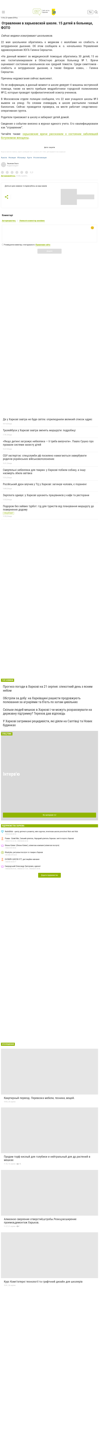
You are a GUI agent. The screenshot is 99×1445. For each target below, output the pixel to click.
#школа (4, 158)
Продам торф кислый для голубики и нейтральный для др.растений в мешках (47, 1158)
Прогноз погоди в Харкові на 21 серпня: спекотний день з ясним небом (47, 688)
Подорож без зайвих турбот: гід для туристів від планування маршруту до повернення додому (48, 508)
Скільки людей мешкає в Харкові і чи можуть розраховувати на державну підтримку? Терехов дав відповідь (47, 711)
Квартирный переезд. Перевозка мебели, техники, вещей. (39, 1098)
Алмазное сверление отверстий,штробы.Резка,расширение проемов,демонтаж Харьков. (40, 1220)
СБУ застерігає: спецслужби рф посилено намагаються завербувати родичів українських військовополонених (45, 457)
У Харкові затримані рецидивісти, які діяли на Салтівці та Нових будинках (47, 723)
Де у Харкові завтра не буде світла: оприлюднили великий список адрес (47, 419)
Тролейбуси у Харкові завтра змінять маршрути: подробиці (39, 430)
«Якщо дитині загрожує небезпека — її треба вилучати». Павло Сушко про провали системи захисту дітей (48, 443)
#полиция (12, 158)
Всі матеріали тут (49, 815)
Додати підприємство (49, 875)
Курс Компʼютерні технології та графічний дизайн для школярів (43, 1281)
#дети (29, 158)
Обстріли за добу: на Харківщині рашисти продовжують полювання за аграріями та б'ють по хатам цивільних (42, 700)
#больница (21, 158)
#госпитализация (40, 158)
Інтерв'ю (11, 774)
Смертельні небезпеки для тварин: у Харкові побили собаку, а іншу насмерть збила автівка (44, 471)
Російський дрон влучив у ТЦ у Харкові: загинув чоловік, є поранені (45, 484)
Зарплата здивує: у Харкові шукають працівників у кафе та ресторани (46, 495)
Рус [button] (90, 12)
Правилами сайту (43, 245)
